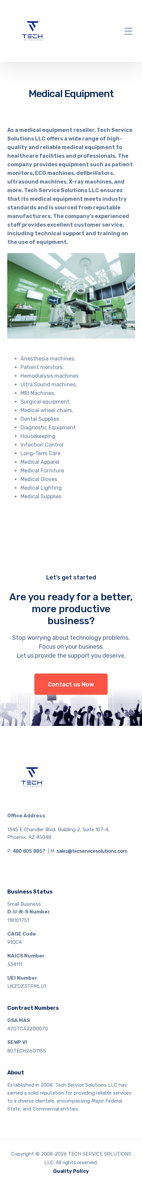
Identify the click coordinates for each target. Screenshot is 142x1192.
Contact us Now (71, 684)
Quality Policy (71, 1171)
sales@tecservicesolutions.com (91, 851)
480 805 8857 (29, 851)
